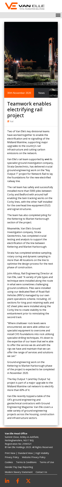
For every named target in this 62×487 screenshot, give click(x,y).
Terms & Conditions (26, 462)
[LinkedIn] (7, 481)
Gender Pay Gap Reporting (19, 466)
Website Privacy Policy (33, 457)
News (41, 93)
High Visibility (42, 453)
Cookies (9, 462)
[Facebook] (17, 481)
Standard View (25, 453)
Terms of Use (47, 462)
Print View (10, 453)
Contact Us (41, 471)
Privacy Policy (12, 457)
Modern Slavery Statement (19, 471)
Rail (11, 121)
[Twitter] (28, 481)
